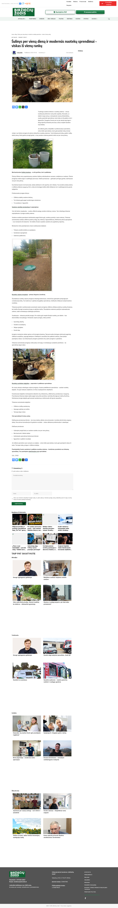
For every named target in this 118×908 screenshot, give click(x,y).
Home (13, 34)
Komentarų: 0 (42, 52)
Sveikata (14, 713)
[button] (109, 19)
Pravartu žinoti (22, 37)
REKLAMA (19, 52)
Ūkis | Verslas (15, 791)
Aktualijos (14, 37)
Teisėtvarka (15, 635)
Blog (16, 34)
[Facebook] (20, 3)
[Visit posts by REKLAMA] (14, 52)
